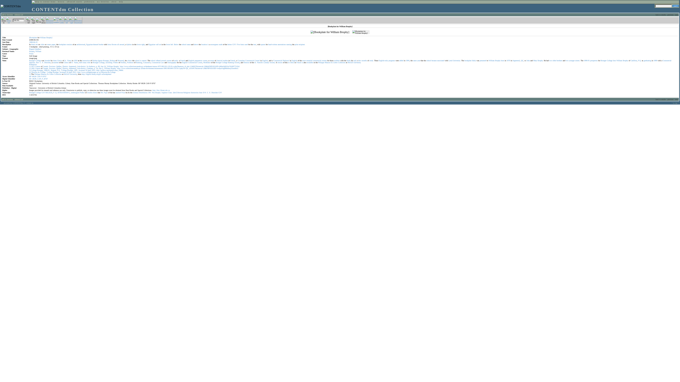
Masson (327, 62)
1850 (75, 61)
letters (230, 44)
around (122, 44)
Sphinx (129, 44)
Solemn (135, 93)
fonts (242, 44)
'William (110, 66)
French (182, 61)
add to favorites (7, 15)
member (56, 62)
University (73, 74)
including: (109, 62)
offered (158, 61)
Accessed (81, 70)
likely (474, 61)
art (160, 44)
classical (219, 61)
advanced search (74, 2)
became (434, 61)
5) (30, 74)
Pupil (106, 93)
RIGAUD (49, 93)
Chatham (90, 68)
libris (292, 62)
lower (139, 44)
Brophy (31, 51)
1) (30, 66)
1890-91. (47, 70)
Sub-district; (81, 68)
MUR (34, 76)
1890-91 (587, 61)
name (189, 44)
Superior (165, 93)
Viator (69, 61)
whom (129, 61)
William (43, 38)
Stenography (172, 62)
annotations (282, 44)
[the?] (175, 93)
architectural (81, 44)
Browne (180, 93)
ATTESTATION (63, 93)
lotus (109, 44)
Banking (139, 62)
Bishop (95, 61)
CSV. (234, 44)
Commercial (249, 61)
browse (61, 2)
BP (30, 76)
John (528, 61)
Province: (52, 66)
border (101, 44)
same (415, 61)
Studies (123, 62)
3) (30, 70)
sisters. (577, 61)
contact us (29, 103)
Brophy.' (117, 66)
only (355, 61)
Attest (95, 93)
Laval (450, 61)
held (80, 62)
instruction (86, 61)
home (53, 2)
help (121, 2)
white (42, 44)
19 (204, 93)
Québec (58, 66)
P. (54, 93)
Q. (56, 93)
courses (169, 61)
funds (349, 61)
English (191, 61)
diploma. (32, 62)
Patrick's (260, 62)
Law (162, 62)
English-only (383, 61)
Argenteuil (516, 61)
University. (457, 61)
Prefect (115, 62)
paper (53, 44)
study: (176, 61)
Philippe (321, 62)
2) (30, 68)
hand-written (272, 44)
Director (246, 62)
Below (176, 44)
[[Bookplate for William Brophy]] (330, 32)
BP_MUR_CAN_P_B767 (38, 79)
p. (96, 66)
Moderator (207, 62)
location (204, 44)
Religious (186, 93)
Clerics (59, 61)
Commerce (147, 62)
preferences (89, 2)
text (254, 44)
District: (65, 66)
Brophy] (49, 38)
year (418, 61)
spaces (263, 44)
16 (105, 66)
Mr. (102, 93)
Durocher (47, 62)
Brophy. (540, 61)
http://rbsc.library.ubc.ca (161, 90)
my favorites (103, 2)
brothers (559, 61)
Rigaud (31, 49)
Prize (123, 93)
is (208, 44)
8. (205, 93)
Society (237, 62)
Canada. (46, 66)
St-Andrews (91, 66)
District (65, 68)
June (200, 93)
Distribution (143, 93)
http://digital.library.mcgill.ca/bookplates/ (97, 74)
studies (225, 61)
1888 (655, 61)
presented (483, 61)
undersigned (75, 93)
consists (69, 44)
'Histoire (34, 72)
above (196, 44)
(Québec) (38, 49)
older (554, 61)
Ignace (100, 61)
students (337, 61)
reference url (19, 15)
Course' (257, 61)
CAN (38, 76)
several (163, 61)
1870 (508, 61)
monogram (214, 44)
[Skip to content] (41, 2)
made (220, 44)
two (550, 61)
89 (99, 66)
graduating (647, 61)
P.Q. (639, 61)
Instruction (195, 93)
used (246, 44)
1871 (33, 66)
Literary (266, 62)
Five (238, 44)
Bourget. (56, 72)
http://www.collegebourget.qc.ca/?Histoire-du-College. (96, 72)
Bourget (32, 61)
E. (43, 62)
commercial (317, 61)
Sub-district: (81, 66)
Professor (130, 62)
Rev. (37, 62)
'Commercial (277, 61)
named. (144, 61)
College (38, 61)
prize (296, 44)
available (310, 62)
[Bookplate (33, 38)
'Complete (241, 61)
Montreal (120, 61)
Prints (31, 54)
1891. (76, 70)
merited (118, 93)
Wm (153, 93)
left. (172, 44)
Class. (170, 93)
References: (33, 64)
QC (522, 61)
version (279, 62)
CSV (43, 93)
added (401, 61)
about (114, 2)
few (360, 61)
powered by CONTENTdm (14, 103)
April (89, 70)
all (118, 44)
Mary (535, 61)
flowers (114, 44)
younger (572, 61)
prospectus (594, 61)
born (502, 61)
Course (199, 62)
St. (65, 61)
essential (309, 61)
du (38, 72)
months (364, 61)
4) (30, 72)
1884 (407, 61)
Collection (341, 62)
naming (289, 44)
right (143, 44)
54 (97, 68)
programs (392, 61)
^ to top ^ (675, 103)
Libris (335, 62)
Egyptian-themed (92, 44)
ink (36, 44)
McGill (350, 62)
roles (88, 62)
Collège (49, 72)
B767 (44, 76)
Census (37, 66)
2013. (94, 70)
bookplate (62, 44)
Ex (332, 62)
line (102, 66)
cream (49, 44)
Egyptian (152, 44)
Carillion (634, 61)
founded (47, 61)
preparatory (198, 61)
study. (371, 61)
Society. (272, 62)
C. (41, 62)
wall (157, 44)
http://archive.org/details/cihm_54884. (110, 70)
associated (440, 61)
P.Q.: (59, 70)
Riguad (53, 70)
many (85, 62)
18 (86, 70)
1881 (33, 68)
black (33, 44)
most (304, 61)
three (54, 61)
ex (289, 62)
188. (149, 93)
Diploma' (286, 61)
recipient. (302, 44)
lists (614, 61)
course (205, 61)
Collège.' (43, 72)
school (184, 44)
